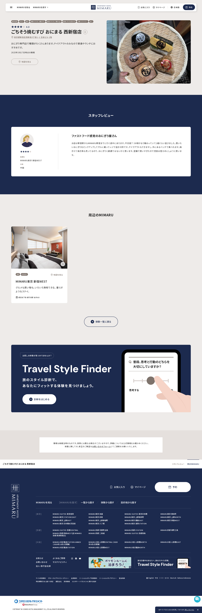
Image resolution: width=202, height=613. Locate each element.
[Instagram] (72, 559)
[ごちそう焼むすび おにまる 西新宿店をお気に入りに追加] (85, 32)
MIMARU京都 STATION (134, 530)
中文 (156, 578)
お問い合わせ (41, 562)
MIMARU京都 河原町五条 (98, 530)
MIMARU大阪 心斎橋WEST (99, 547)
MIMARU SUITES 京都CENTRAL (65, 530)
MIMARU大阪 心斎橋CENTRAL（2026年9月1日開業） (103, 543)
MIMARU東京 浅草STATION (136, 523)
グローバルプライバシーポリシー (58, 578)
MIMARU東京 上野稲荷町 (134, 517)
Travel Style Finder (67, 368)
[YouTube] (80, 559)
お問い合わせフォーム (101, 446)
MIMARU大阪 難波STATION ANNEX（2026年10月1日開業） (67, 543)
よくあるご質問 (59, 558)
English (151, 578)
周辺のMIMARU (193, 464)
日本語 (161, 578)
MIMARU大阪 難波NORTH (135, 547)
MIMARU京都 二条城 (97, 533)
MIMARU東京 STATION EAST (64, 517)
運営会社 (59, 581)
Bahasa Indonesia (184, 578)
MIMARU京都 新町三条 (169, 530)
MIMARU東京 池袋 (96, 514)
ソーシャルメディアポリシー (108, 578)
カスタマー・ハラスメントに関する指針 (84, 581)
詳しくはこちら (189, 610)
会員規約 (74, 578)
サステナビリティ (60, 562)
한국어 (167, 578)
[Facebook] (76, 559)
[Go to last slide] (112, 52)
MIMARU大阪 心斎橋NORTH (136, 542)
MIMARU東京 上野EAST (62, 520)
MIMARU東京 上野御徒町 (98, 520)
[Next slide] (184, 52)
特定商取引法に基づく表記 (44, 581)
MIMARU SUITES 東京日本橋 (136, 514)
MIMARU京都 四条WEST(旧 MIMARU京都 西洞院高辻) (67, 534)
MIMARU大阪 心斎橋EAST (171, 542)
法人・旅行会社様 (43, 566)
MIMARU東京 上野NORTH (171, 517)
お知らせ (39, 558)
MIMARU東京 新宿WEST (31, 281)
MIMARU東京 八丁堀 (97, 523)
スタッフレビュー (178, 464)
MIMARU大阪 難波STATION (64, 547)
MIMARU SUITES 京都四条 (135, 533)
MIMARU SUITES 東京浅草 (63, 514)
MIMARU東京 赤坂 (96, 517)
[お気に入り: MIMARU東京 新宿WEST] (63, 264)
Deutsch (173, 578)
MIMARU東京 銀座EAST (134, 520)
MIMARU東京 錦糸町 (168, 514)
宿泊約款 (122, 578)
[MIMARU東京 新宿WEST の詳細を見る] (39, 247)
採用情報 (67, 581)
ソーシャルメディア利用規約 (88, 578)
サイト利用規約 (41, 578)
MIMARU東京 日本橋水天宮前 (64, 523)
